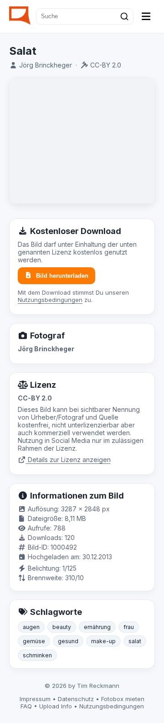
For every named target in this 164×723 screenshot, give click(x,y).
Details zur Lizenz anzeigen (68, 459)
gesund (68, 641)
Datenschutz (76, 698)
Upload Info (55, 706)
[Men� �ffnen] (146, 16)
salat (134, 641)
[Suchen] (124, 16)
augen (31, 627)
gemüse (34, 641)
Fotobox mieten (122, 698)
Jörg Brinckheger (45, 65)
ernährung (97, 627)
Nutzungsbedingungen (50, 299)
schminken (37, 655)
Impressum (35, 698)
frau (128, 627)
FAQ (26, 706)
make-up (103, 641)
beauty (61, 627)
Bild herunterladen (62, 275)
